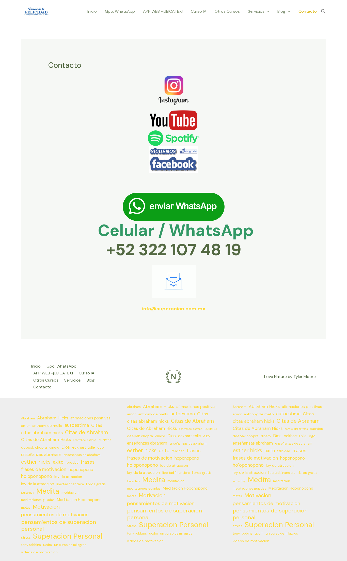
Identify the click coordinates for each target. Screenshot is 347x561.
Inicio (92, 11)
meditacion (69, 493)
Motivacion (46, 507)
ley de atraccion (68, 476)
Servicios (256, 11)
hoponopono (81, 469)
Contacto (307, 11)
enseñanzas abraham (41, 454)
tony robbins (31, 545)
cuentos (105, 440)
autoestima (77, 425)
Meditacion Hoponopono (79, 499)
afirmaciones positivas (90, 418)
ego (100, 447)
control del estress (84, 440)
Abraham (28, 418)
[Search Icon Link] (323, 11)
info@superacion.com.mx (173, 308)
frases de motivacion (43, 469)
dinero (54, 448)
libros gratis (96, 484)
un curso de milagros (70, 545)
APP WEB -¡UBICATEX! (163, 11)
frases (88, 462)
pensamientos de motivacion (55, 514)
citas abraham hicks (42, 432)
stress (26, 538)
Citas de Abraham (86, 432)
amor (25, 425)
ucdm (47, 545)
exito (58, 462)
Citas (96, 425)
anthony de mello (47, 425)
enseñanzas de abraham (82, 455)
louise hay (27, 492)
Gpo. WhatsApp (120, 11)
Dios (65, 447)
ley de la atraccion (37, 484)
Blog (281, 11)
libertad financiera (70, 484)
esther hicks (36, 462)
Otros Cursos (227, 11)
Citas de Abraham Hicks (46, 439)
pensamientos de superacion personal (58, 525)
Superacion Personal (67, 536)
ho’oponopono (36, 476)
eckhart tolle (83, 447)
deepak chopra (34, 447)
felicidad (72, 463)
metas (25, 508)
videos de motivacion (39, 552)
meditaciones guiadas (38, 500)
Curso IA (199, 11)
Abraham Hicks (52, 418)
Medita (47, 491)
